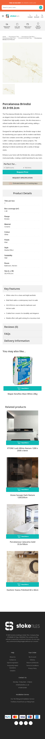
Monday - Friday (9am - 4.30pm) (22, 682)
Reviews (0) (11, 327)
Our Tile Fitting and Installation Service (22, 699)
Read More (25, 388)
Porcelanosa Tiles (14, 36)
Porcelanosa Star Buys (28, 36)
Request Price (22, 172)
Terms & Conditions (32, 665)
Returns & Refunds (32, 663)
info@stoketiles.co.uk (22, 685)
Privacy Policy (32, 668)
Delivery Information (17, 340)
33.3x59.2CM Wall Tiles (25, 38)
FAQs (7, 333)
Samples (12, 671)
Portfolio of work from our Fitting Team (22, 702)
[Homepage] (22, 630)
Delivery (32, 660)
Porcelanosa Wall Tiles (9, 38)
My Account (32, 657)
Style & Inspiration (12, 663)
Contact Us (12, 660)
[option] (9, 90)
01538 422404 (22, 688)
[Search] (40, 7)
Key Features (12, 288)
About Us (12, 657)
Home (4, 36)
